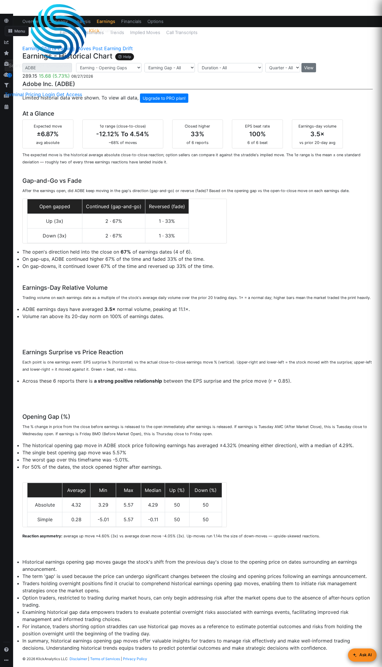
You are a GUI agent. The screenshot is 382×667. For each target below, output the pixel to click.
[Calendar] (6, 107)
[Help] (6, 649)
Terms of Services (105, 659)
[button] (17, 31)
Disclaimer (78, 659)
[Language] (9, 75)
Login (48, 94)
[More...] (6, 660)
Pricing (33, 94)
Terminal (14, 94)
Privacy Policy (135, 659)
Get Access (69, 94)
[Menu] (9, 85)
